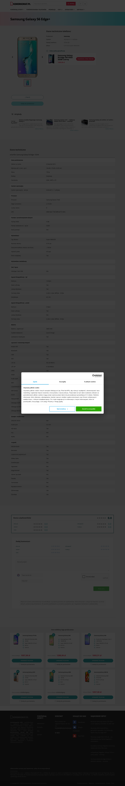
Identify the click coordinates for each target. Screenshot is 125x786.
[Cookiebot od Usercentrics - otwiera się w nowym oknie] (94, 375)
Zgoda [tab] (35, 381)
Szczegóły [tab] (62, 381)
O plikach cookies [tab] (90, 381)
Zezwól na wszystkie (88, 409)
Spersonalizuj (61, 409)
